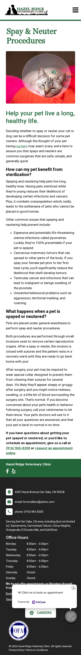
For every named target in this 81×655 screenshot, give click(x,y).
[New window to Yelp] (14, 472)
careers (44, 613)
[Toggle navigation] (75, 9)
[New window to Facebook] (8, 472)
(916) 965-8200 (18, 448)
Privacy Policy (16, 650)
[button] (71, 616)
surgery (22, 146)
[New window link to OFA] (19, 630)
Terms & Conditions (37, 650)
